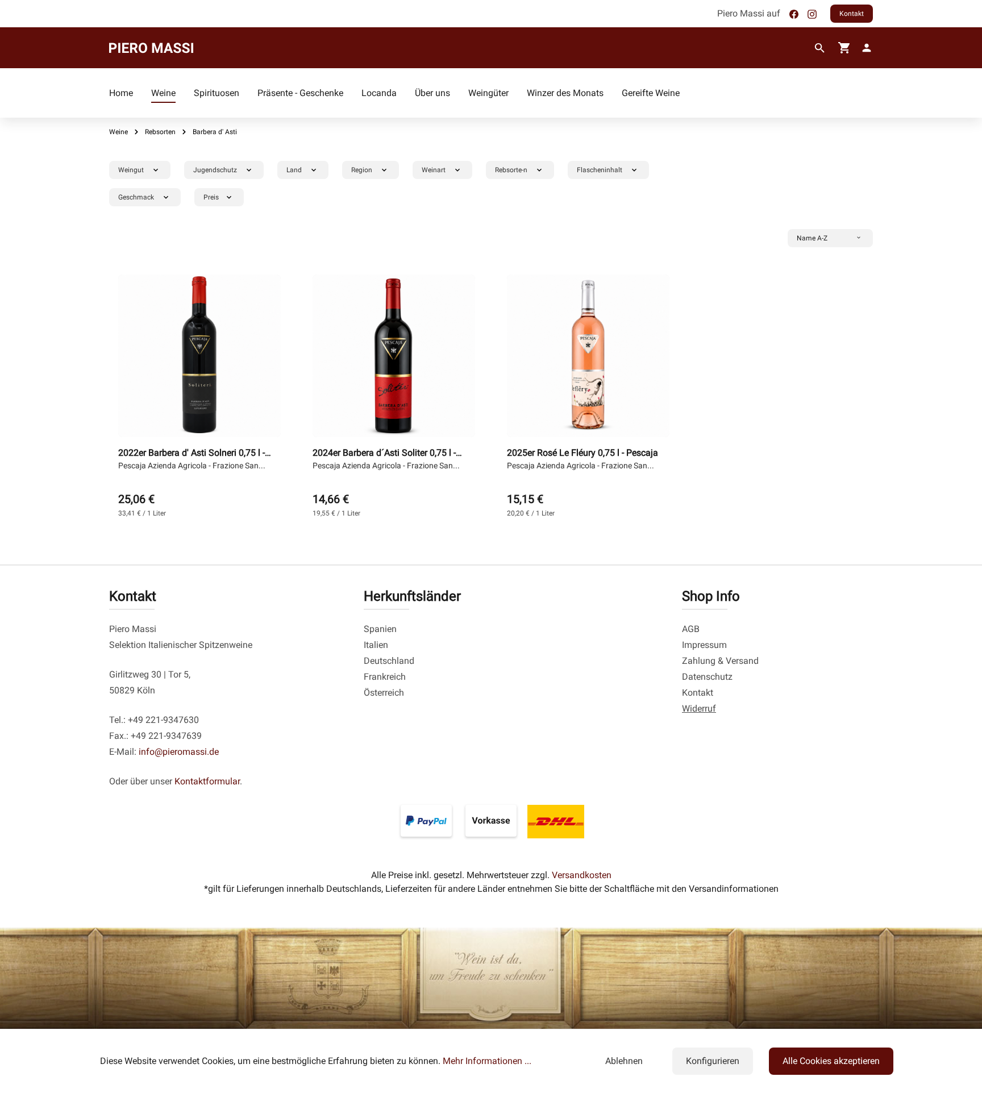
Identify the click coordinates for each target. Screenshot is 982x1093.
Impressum (704, 644)
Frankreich (385, 676)
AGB (691, 629)
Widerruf (699, 708)
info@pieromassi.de (179, 751)
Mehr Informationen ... (487, 1060)
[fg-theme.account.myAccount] (864, 47)
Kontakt (851, 14)
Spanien (380, 629)
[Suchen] (819, 48)
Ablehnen (624, 1060)
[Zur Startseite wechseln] (151, 48)
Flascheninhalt (599, 170)
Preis (211, 197)
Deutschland (389, 660)
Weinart (434, 170)
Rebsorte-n (511, 170)
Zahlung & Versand (720, 660)
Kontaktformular (207, 781)
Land (294, 170)
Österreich (384, 692)
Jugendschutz (215, 170)
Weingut (131, 170)
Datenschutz (707, 676)
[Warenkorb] (844, 47)
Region (361, 170)
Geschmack (136, 197)
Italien (376, 644)
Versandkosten (581, 875)
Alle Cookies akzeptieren (831, 1060)
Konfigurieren (712, 1060)
